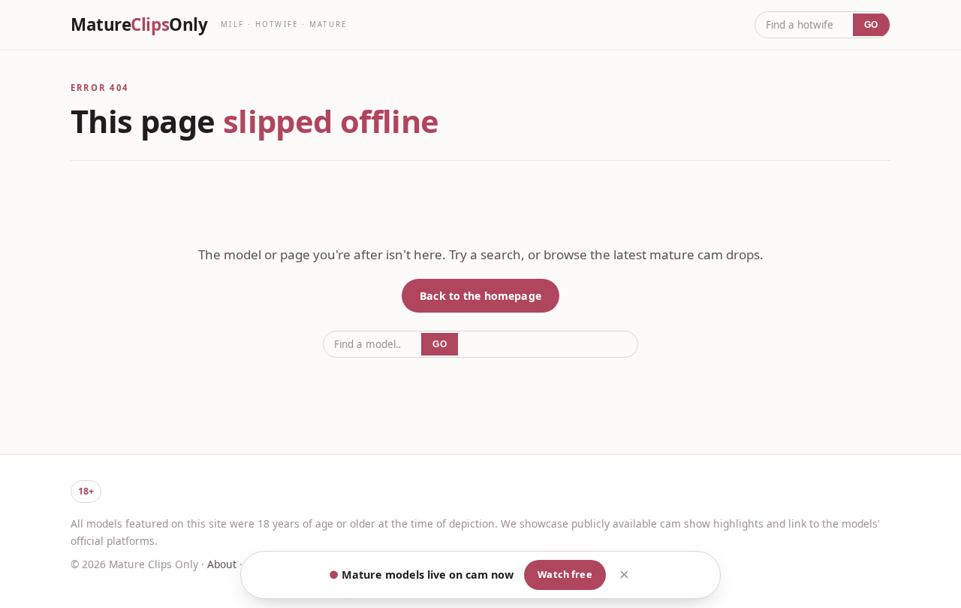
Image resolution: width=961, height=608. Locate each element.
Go (871, 25)
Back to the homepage (480, 296)
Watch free (565, 574)
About (221, 564)
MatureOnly (139, 25)
